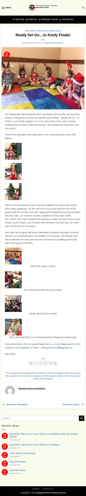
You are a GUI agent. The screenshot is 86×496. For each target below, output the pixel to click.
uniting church (74, 376)
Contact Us (48, 489)
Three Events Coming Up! (22, 453)
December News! (71, 404)
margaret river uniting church (20, 376)
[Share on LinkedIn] (55, 363)
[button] (6, 8)
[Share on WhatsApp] (30, 363)
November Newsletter (17, 404)
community (68, 373)
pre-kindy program (49, 376)
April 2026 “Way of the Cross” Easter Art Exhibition (35, 444)
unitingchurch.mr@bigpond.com (57, 347)
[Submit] (81, 418)
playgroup (37, 376)
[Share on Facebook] (35, 363)
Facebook (24, 347)
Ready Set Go (62, 376)
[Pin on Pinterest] (50, 363)
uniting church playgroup (43, 379)
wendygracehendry (54, 43)
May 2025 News (18, 461)
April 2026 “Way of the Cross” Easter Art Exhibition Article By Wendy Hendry (43, 435)
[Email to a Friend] (45, 363)
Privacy (36, 489)
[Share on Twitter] (40, 363)
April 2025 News (18, 470)
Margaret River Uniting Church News (43, 31)
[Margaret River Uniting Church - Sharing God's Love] (43, 8)
